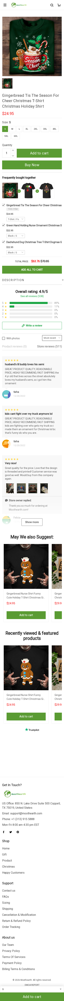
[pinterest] (18, 832)
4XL (54, 129)
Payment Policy (12, 963)
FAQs (5, 896)
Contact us (8, 890)
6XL (16, 136)
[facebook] (4, 832)
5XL (6, 136)
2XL (36, 129)
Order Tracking (11, 927)
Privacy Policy (11, 951)
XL (27, 129)
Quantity (7, 145)
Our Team (8, 945)
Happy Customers (13, 872)
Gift (4, 854)
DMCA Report (32, 985)
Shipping (7, 908)
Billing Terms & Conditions (18, 969)
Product (7, 860)
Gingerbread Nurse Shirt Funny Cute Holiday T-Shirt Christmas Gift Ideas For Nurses (26, 596)
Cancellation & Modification (19, 915)
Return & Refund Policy (16, 921)
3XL (45, 129)
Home (6, 848)
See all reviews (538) (32, 296)
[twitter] (11, 832)
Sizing (6, 902)
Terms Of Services (13, 957)
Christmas (8, 866)
